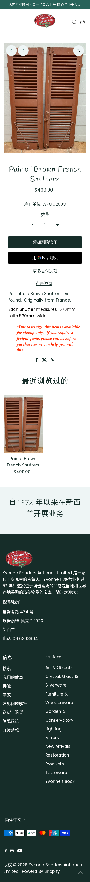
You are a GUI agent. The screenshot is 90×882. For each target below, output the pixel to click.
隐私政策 (11, 721)
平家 (7, 695)
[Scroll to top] (80, 872)
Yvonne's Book (59, 781)
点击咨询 (44, 284)
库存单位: (32, 204)
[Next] (23, 50)
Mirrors (52, 737)
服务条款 (11, 730)
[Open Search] (74, 22)
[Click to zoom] (78, 50)
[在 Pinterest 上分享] (53, 361)
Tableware (56, 773)
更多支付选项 (45, 271)
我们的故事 (13, 677)
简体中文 (13, 820)
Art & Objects (59, 668)
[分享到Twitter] (45, 361)
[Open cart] (82, 22)
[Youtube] (19, 851)
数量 (45, 214)
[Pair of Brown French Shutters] (23, 424)
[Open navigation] (14, 22)
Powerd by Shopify (41, 871)
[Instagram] (12, 851)
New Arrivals (57, 746)
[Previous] (11, 50)
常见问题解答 (15, 704)
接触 (7, 686)
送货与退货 (13, 712)
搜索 (7, 668)
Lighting (53, 729)
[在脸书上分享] (37, 361)
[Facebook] (6, 851)
